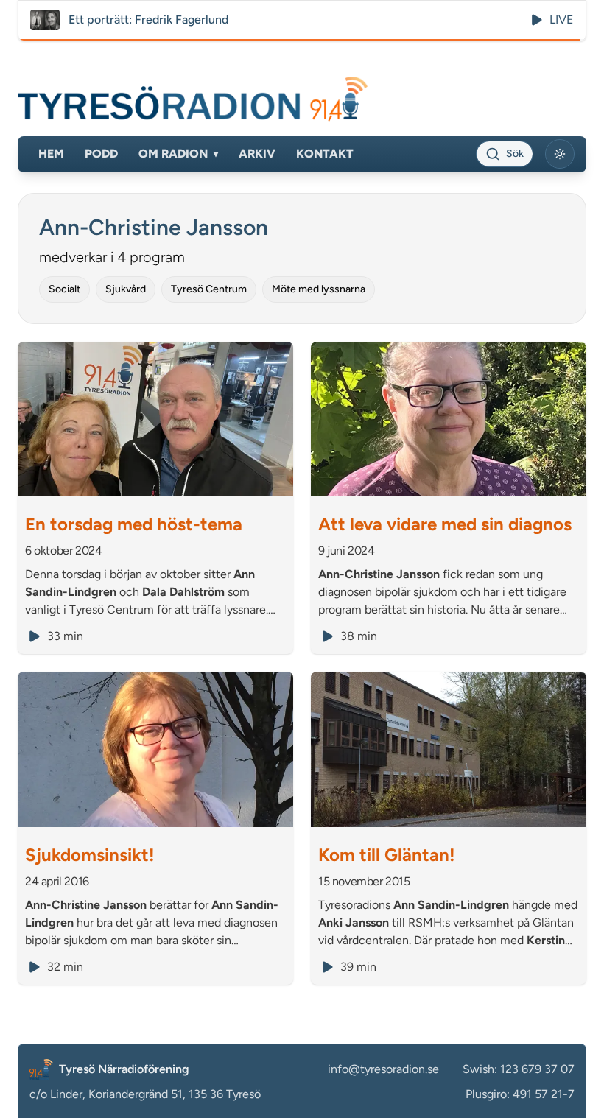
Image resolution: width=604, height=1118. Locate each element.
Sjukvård (125, 289)
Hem (51, 154)
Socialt (64, 289)
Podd (101, 154)
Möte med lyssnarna (318, 289)
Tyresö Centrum (209, 289)
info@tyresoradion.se (383, 1069)
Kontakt (325, 154)
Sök (515, 153)
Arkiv (257, 154)
